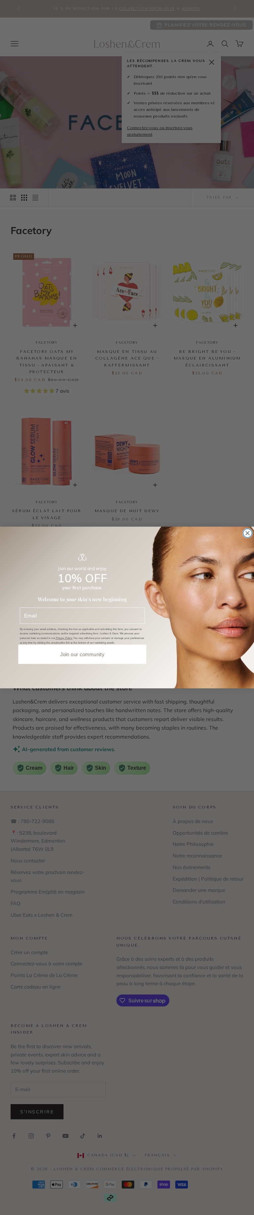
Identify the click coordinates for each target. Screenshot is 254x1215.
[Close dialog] (247, 533)
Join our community (82, 654)
